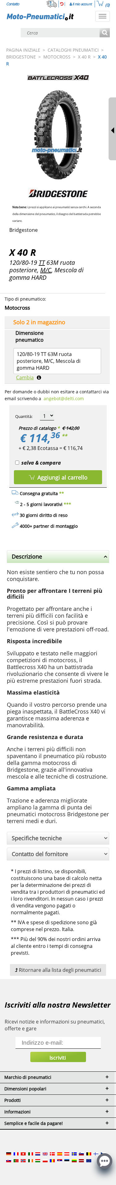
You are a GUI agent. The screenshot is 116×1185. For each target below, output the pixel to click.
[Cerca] (105, 33)
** (64, 436)
